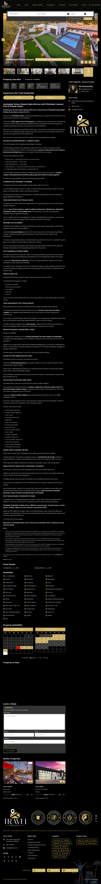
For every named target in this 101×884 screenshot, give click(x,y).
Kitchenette (30, 599)
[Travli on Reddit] (16, 860)
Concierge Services (33, 847)
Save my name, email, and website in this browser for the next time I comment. (29, 746)
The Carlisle (39, 786)
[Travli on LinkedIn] (12, 857)
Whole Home (7, 792)
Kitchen (7, 599)
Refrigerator (51, 609)
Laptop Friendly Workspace (56, 599)
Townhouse (81, 843)
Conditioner (30, 582)
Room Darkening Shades (12, 612)
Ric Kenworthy (86, 86)
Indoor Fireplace (31, 595)
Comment (7, 712)
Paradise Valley (64, 850)
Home (19, 5)
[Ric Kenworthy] (73, 88)
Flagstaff (56, 843)
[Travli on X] (16, 857)
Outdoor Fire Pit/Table (54, 602)
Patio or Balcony (31, 605)
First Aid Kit (51, 586)
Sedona (55, 856)
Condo (87, 840)
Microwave (8, 602)
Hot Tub (50, 592)
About (26, 5)
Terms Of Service (32, 855)
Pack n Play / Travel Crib (12, 605)
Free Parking (9, 589)
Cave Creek (56, 840)
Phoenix (55, 853)
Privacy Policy (31, 858)
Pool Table (8, 609)
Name (6, 731)
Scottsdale (7, 789)
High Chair (30, 592)
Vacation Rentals (37, 5)
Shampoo (29, 612)
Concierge (62, 5)
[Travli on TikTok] (12, 860)
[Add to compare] (86, 62)
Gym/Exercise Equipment (55, 589)
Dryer (49, 582)
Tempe (63, 856)
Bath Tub (29, 576)
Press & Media (73, 5)
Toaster (29, 615)
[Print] (89, 62)
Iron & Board (51, 595)
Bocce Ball (30, 579)
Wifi (6, 618)
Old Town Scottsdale (42, 789)
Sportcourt (51, 612)
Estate (8, 56)
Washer (50, 615)
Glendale (56, 846)
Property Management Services (37, 845)
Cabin (79, 840)
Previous (3, 39)
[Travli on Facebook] (4, 857)
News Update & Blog (34, 850)
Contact (84, 5)
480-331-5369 (95, 5)
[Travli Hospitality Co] (5, 5)
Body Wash (51, 579)
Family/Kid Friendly (10, 586)
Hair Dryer (8, 592)
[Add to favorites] (82, 62)
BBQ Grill (50, 576)
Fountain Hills (66, 843)
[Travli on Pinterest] (8, 860)
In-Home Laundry (10, 595)
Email (36, 731)
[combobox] (53, 14)
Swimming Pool (9, 615)
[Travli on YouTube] (20, 857)
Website (6, 738)
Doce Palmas (7, 786)
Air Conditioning (9, 576)
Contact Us (31, 853)
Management (51, 5)
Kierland (64, 846)
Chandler (66, 840)
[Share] (93, 62)
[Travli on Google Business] (4, 860)
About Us (30, 839)
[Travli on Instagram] (8, 857)
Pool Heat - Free (52, 605)
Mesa (55, 850)
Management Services (34, 842)
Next (97, 39)
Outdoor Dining (31, 602)
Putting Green (31, 609)
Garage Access (31, 589)
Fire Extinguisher (31, 586)
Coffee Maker (9, 582)
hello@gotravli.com (86, 89)
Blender (7, 579)
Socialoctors (94, 879)
